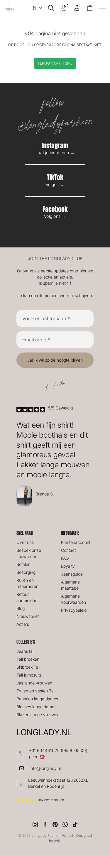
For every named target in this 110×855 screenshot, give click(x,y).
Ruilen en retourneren (27, 583)
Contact (68, 550)
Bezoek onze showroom (28, 553)
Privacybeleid (74, 610)
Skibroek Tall (28, 667)
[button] (51, 7)
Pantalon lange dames (37, 698)
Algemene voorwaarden (73, 599)
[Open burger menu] (102, 7)
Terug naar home (55, 63)
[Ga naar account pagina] (76, 7)
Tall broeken (27, 659)
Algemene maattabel (70, 585)
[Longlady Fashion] (9, 8)
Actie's (22, 624)
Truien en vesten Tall (35, 690)
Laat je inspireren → (55, 152)
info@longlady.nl (45, 768)
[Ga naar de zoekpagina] (51, 7)
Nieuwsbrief (27, 616)
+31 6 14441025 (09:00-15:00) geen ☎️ (58, 753)
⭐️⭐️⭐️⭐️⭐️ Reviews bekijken (40, 800)
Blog (20, 608)
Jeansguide (72, 573)
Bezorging (25, 572)
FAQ (65, 558)
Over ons (25, 542)
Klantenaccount (75, 542)
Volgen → (55, 184)
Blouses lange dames (36, 706)
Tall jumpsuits (29, 674)
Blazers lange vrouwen (38, 714)
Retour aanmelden (26, 597)
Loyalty (68, 566)
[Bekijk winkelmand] (89, 7)
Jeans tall (25, 651)
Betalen (23, 564)
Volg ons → (55, 216)
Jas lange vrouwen (34, 682)
